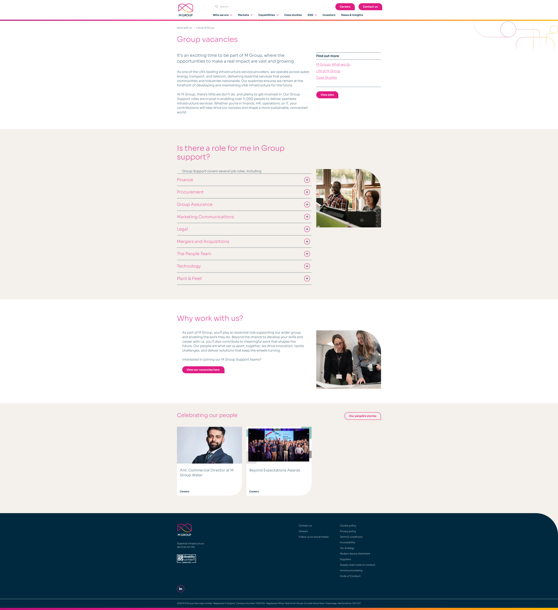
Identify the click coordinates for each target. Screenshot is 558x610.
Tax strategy (347, 548)
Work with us (184, 27)
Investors (329, 15)
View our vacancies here (203, 369)
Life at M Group (205, 27)
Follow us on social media (314, 536)
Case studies (293, 15)
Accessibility (347, 542)
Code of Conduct (350, 576)
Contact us (370, 6)
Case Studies (326, 77)
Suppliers (345, 559)
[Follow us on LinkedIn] (181, 588)
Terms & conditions (351, 536)
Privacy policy (348, 531)
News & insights (352, 15)
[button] (244, 180)
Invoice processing (351, 570)
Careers (345, 6)
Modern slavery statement (355, 553)
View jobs (327, 94)
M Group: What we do (333, 64)
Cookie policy (348, 525)
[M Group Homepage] (185, 10)
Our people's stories (362, 416)
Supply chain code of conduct (357, 564)
